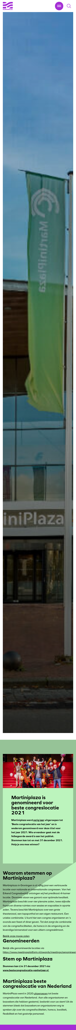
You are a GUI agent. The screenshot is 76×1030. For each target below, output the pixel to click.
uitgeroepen (41, 993)
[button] (69, 6)
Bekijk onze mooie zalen (16, 936)
